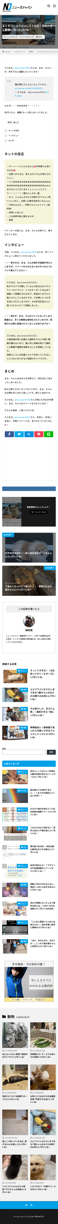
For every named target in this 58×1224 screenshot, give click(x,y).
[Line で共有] (48, 434)
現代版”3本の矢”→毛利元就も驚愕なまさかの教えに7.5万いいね (42, 849)
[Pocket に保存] (38, 434)
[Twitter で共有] (19, 434)
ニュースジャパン (36, 1216)
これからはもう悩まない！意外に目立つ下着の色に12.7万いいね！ (42, 830)
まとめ (10, 140)
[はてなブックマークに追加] (29, 434)
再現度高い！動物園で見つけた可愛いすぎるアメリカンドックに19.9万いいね (42, 732)
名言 (24, 847)
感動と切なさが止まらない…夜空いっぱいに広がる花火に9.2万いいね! (42, 887)
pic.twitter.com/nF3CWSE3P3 (29, 88)
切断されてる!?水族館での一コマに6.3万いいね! (14, 1097)
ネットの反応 (12, 130)
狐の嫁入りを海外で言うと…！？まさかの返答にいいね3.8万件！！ (42, 793)
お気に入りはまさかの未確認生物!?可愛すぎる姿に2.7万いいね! (42, 1099)
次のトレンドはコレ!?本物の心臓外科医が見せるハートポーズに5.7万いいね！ (42, 774)
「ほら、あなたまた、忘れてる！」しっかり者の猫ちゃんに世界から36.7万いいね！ (42, 943)
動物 (40, 37)
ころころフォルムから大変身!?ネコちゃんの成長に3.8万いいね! (14, 1189)
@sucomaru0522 (22, 68)
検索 (4, 749)
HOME (7, 52)
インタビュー (12, 135)
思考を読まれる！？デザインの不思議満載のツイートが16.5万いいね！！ (42, 868)
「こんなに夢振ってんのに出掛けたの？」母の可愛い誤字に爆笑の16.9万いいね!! (42, 924)
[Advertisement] (29, 458)
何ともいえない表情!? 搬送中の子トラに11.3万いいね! (15, 1055)
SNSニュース (20, 52)
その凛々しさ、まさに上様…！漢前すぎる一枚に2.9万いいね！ (42, 712)
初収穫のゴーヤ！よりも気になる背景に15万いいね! (42, 1055)
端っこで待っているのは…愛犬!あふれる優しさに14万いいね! (14, 1144)
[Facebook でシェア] (9, 434)
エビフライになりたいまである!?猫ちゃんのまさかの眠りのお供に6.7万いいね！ (43, 694)
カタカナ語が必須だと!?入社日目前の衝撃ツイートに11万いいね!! (43, 812)
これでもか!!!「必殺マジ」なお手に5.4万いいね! (43, 1188)
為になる (23, 791)
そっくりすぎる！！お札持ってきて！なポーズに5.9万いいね (42, 673)
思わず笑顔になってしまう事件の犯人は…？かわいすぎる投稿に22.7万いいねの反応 (42, 906)
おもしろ (23, 671)
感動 (24, 885)
